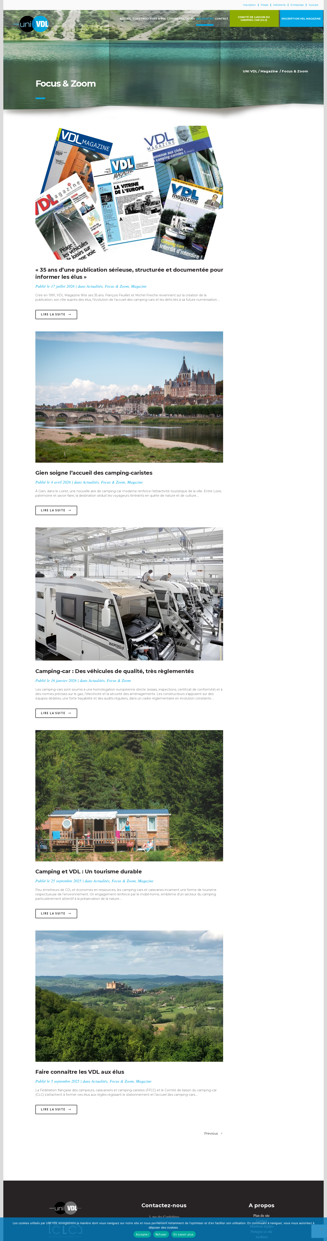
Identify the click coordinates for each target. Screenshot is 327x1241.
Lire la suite (53, 314)
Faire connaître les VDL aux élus (79, 1072)
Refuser (161, 1234)
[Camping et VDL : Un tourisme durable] (129, 795)
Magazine (269, 71)
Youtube (313, 5)
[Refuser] (321, 1229)
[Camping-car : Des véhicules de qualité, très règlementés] (129, 594)
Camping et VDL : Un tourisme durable (88, 871)
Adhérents (279, 5)
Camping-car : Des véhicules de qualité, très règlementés (114, 671)
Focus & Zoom (117, 286)
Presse (264, 5)
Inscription (249, 5)
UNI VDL (250, 71)
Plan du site (261, 1215)
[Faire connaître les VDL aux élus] (129, 996)
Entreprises (297, 5)
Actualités (95, 286)
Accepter (142, 1234)
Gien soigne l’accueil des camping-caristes (93, 473)
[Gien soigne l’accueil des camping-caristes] (129, 397)
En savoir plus (184, 1234)
